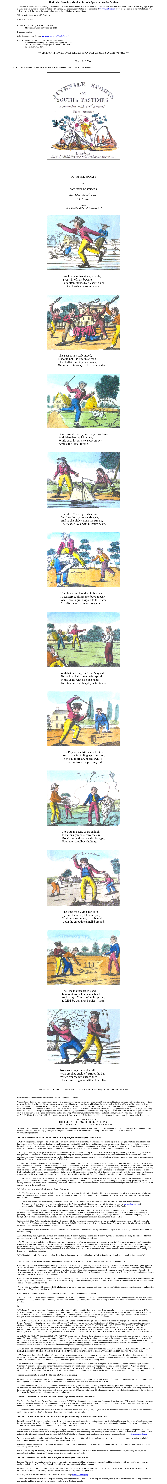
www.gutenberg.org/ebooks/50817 (55, 36)
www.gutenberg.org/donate (136, 1434)
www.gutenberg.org (107, 9)
